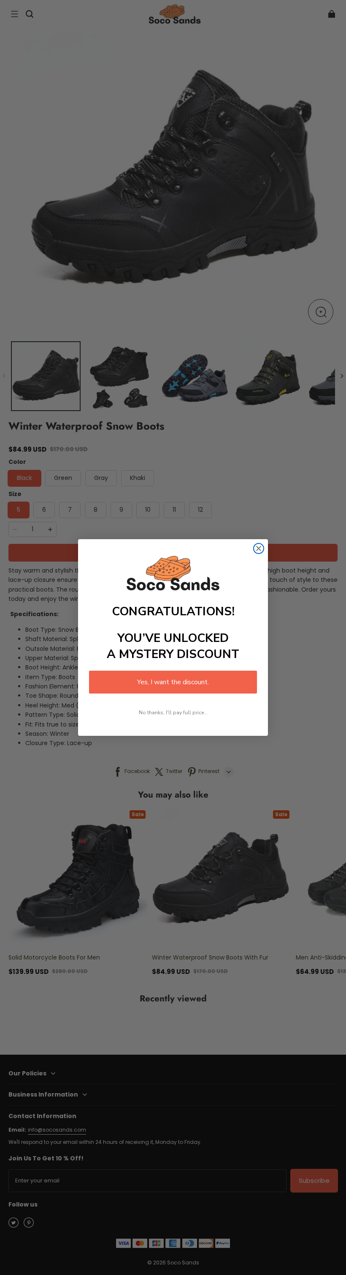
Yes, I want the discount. (173, 682)
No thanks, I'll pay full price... (173, 712)
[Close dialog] (259, 548)
